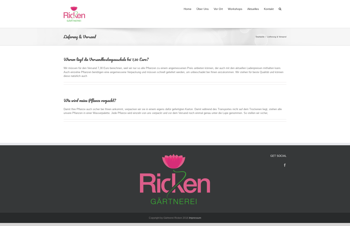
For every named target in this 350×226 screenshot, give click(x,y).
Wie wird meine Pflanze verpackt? (90, 100)
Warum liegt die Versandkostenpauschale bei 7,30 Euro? (106, 59)
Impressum (195, 217)
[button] (280, 8)
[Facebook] (284, 165)
